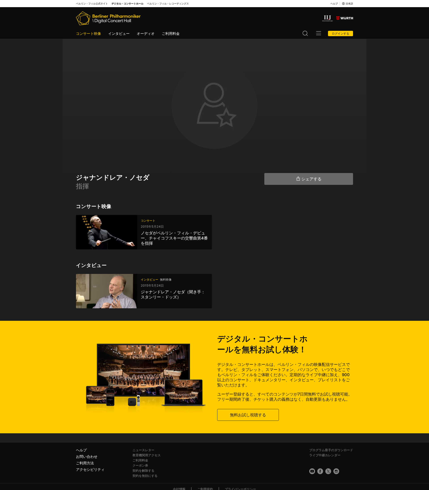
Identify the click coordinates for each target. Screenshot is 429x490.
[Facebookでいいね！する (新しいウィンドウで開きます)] (320, 471)
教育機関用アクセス (146, 455)
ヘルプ (334, 3)
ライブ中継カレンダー (325, 455)
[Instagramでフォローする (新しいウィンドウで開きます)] (336, 471)
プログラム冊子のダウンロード (331, 450)
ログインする (340, 33)
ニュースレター (143, 450)
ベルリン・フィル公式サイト (92, 3)
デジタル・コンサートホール (127, 3)
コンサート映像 (88, 33)
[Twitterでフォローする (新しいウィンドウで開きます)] (328, 471)
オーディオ (146, 33)
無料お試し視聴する (248, 415)
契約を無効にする (145, 475)
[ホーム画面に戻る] (108, 18)
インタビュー (119, 33)
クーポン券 (140, 465)
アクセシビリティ (90, 469)
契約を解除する (143, 470)
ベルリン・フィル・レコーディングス (168, 3)
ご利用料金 (171, 33)
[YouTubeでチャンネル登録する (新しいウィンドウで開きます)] (312, 471)
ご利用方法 (85, 463)
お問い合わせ (86, 456)
